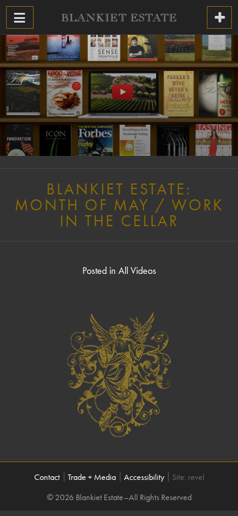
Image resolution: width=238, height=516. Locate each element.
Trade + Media (92, 476)
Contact (47, 476)
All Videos (137, 270)
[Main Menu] (20, 17)
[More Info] (219, 17)
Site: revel (188, 476)
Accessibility (144, 476)
